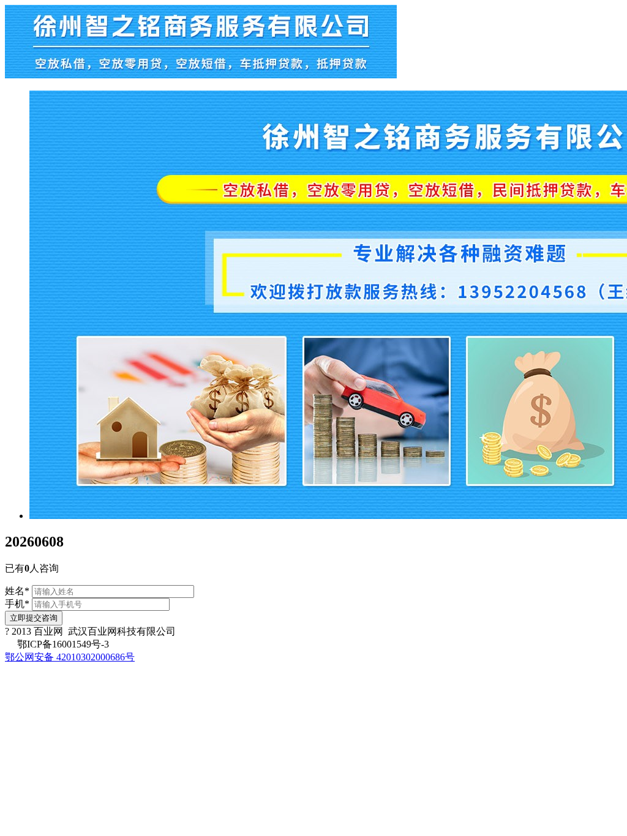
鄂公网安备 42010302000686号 (70, 657)
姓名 (17, 591)
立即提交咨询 (34, 617)
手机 (17, 604)
